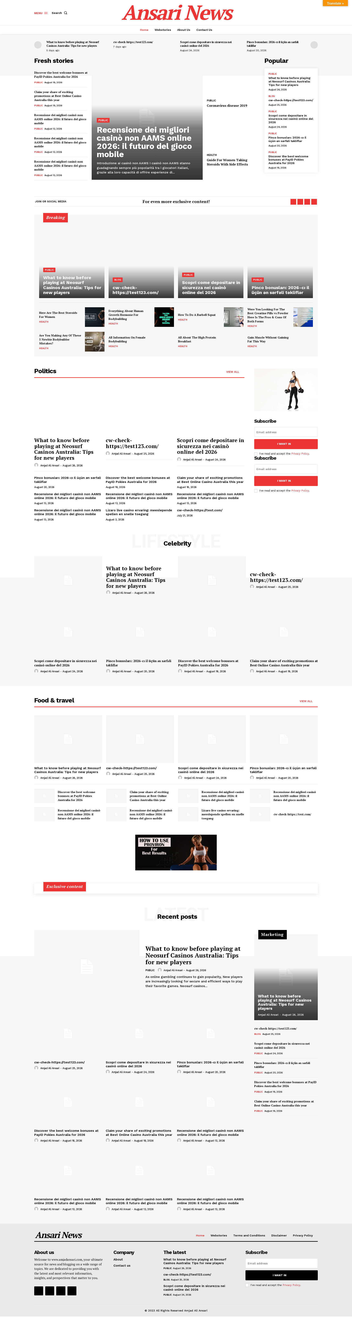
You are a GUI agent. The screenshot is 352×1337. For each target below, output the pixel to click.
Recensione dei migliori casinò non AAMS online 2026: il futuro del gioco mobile (60, 119)
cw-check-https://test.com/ (199, 510)
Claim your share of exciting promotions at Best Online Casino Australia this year (57, 96)
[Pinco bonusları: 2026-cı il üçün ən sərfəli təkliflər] (280, 259)
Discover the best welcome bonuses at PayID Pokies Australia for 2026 (61, 75)
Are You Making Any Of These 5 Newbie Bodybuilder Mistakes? (60, 339)
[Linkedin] (307, 202)
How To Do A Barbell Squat (197, 315)
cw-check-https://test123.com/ (133, 42)
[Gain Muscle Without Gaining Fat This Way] (303, 341)
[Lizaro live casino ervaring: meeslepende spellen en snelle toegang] (188, 814)
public (38, 82)
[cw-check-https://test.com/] (260, 814)
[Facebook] (293, 202)
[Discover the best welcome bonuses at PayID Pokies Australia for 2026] (212, 632)
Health (212, 155)
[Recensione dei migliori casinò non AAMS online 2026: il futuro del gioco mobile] (188, 796)
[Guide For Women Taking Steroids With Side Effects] (233, 131)
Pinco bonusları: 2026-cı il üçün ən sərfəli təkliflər (272, 44)
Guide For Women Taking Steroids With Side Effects (227, 162)
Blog (271, 96)
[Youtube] (71, 1290)
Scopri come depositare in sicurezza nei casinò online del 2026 (206, 44)
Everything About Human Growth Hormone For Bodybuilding (126, 315)
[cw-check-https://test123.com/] (141, 259)
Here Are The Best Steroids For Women (58, 315)
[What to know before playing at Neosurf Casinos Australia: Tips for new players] (71, 259)
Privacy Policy (300, 453)
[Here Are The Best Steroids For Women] (94, 317)
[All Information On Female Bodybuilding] (164, 341)
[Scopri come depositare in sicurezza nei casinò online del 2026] (210, 259)
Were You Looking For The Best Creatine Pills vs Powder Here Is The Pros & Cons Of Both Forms (268, 315)
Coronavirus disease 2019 (227, 105)
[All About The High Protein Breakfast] (233, 341)
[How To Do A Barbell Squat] (233, 317)
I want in (284, 443)
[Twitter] (314, 202)
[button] (60, 13)
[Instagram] (300, 202)
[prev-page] (38, 45)
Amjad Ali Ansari (49, 465)
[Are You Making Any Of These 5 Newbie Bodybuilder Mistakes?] (94, 341)
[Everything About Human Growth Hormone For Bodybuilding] (164, 317)
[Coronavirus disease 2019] (233, 76)
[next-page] (314, 45)
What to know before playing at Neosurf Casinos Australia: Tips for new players (72, 44)
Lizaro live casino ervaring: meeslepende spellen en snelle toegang (139, 512)
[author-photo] (37, 465)
